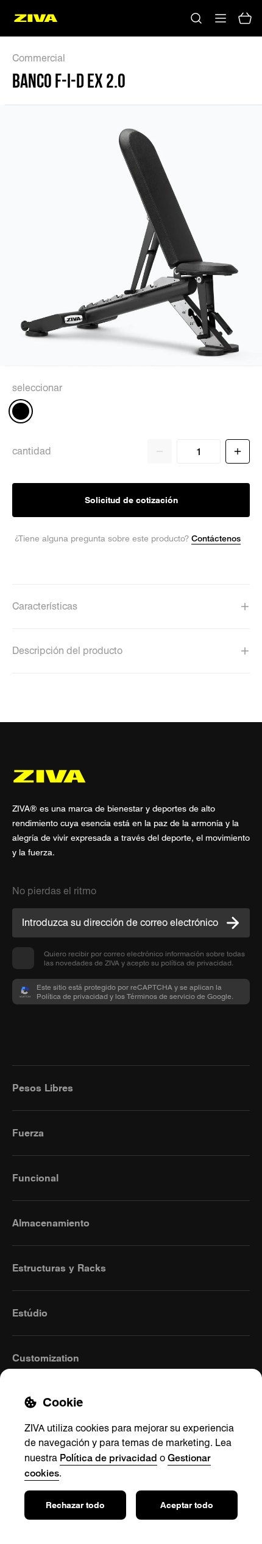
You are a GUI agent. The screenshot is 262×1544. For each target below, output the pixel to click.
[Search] (196, 18)
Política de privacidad (108, 1458)
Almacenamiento (51, 1223)
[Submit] (233, 923)
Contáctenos (216, 538)
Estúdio (30, 1313)
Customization (45, 1358)
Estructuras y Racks (59, 1268)
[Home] (35, 18)
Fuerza (28, 1133)
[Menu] (220, 18)
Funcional (35, 1178)
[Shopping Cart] (245, 18)
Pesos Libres (42, 1088)
